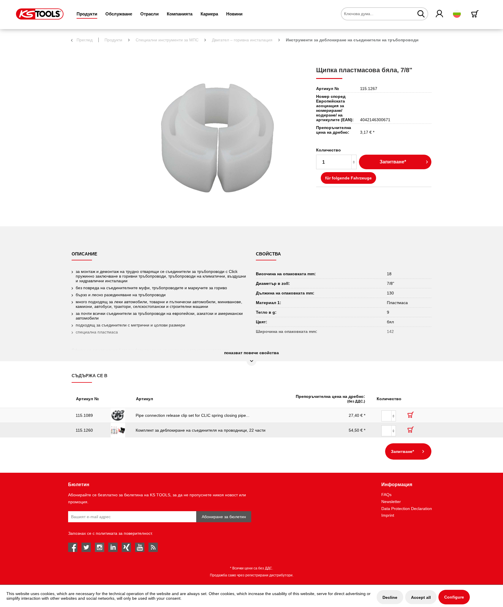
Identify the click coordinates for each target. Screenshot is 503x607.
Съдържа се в (89, 375)
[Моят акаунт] (439, 14)
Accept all (421, 597)
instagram (99, 547)
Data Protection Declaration (406, 508)
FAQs (386, 494)
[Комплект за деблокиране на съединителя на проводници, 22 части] (119, 430)
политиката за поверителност (124, 533)
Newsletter (391, 501)
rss (153, 547)
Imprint (387, 515)
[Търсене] (421, 13)
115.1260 (84, 430)
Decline (389, 597)
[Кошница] (476, 14)
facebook (72, 547)
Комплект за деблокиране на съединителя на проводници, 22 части (200, 430)
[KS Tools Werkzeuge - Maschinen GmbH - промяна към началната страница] (40, 14)
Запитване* (393, 161)
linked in (113, 547)
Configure (454, 597)
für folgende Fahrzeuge (348, 178)
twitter (86, 547)
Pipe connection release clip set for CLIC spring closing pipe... (192, 415)
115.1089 (84, 415)
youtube (139, 547)
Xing (126, 547)
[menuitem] (86, 14)
